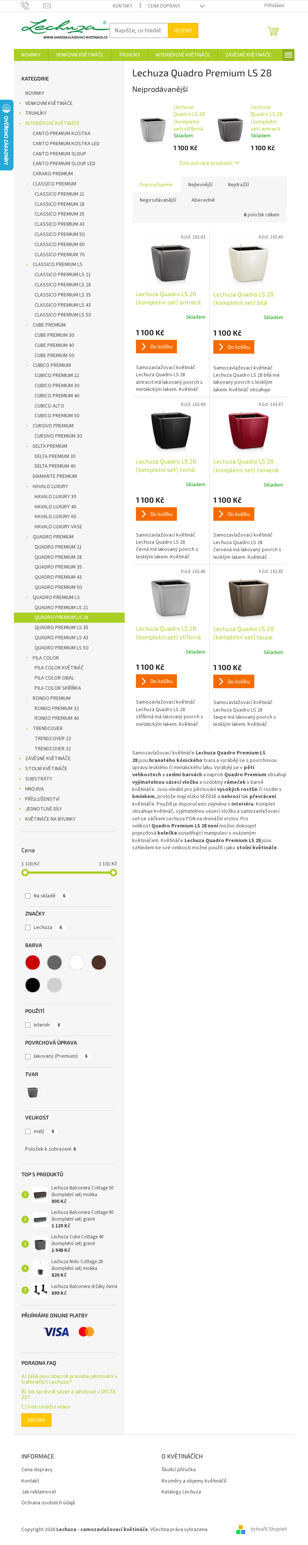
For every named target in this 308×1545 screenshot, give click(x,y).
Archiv (36, 1420)
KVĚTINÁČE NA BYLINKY (50, 819)
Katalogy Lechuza (181, 1492)
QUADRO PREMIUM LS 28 (61, 617)
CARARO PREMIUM (53, 174)
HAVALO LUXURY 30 (55, 496)
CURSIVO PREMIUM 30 (58, 436)
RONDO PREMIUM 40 (57, 718)
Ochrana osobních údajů (48, 1503)
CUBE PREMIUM (49, 325)
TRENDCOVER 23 (53, 738)
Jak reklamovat (38, 1492)
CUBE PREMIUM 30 (54, 335)
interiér (47, 1025)
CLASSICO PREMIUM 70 (60, 255)
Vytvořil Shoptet (269, 1529)
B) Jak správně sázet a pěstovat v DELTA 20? (68, 1394)
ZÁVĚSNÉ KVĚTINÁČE (48, 758)
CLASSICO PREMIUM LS (58, 264)
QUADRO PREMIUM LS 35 (61, 627)
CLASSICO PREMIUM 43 (60, 224)
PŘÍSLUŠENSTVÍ (42, 799)
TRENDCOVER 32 (53, 749)
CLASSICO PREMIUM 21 (60, 194)
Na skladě (49, 896)
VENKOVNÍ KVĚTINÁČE (48, 103)
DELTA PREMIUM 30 (55, 456)
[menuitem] (31, 55)
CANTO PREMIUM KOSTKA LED (66, 144)
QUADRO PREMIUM (53, 537)
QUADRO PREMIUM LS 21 (61, 607)
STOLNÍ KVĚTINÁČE (46, 768)
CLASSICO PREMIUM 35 (60, 214)
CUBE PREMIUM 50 (54, 355)
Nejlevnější (200, 185)
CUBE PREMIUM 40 (54, 345)
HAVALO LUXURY (50, 486)
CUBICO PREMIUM (52, 365)
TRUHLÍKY (36, 113)
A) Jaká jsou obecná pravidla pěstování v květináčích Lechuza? (69, 1379)
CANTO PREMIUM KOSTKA (62, 133)
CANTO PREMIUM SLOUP (59, 154)
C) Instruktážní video (45, 1406)
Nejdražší (238, 185)
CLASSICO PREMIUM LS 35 (63, 295)
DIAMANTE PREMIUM (55, 476)
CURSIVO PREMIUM (53, 426)
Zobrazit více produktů (206, 163)
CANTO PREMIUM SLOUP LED (64, 163)
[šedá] (54, 962)
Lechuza (48, 927)
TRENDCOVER (48, 728)
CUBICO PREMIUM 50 (57, 416)
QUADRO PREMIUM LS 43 (61, 638)
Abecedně (203, 200)
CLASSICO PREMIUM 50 (60, 234)
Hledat (183, 30)
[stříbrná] (54, 985)
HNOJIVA (34, 789)
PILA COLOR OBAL (54, 678)
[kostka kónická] (32, 1091)
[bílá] (76, 962)
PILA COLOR (46, 658)
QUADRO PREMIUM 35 (58, 567)
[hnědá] (98, 962)
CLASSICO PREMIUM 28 (60, 204)
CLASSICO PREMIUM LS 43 (63, 305)
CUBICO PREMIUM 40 (57, 396)
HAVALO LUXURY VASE (58, 527)
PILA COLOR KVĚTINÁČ (59, 668)
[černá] (32, 985)
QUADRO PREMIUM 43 (58, 577)
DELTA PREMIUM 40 (55, 466)
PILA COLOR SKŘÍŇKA (58, 688)
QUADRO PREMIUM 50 (58, 587)
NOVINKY (34, 93)
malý (44, 1131)
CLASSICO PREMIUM (54, 184)
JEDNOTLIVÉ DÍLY (43, 809)
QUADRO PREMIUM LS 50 (61, 648)
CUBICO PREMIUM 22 (57, 375)
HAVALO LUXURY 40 (55, 507)
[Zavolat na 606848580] (32, 5)
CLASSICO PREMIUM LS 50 (63, 315)
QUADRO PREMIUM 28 (58, 557)
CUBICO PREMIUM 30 (57, 385)
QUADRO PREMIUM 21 (58, 547)
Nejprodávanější (158, 200)
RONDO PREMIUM (52, 698)
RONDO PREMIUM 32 (57, 708)
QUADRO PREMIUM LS (56, 597)
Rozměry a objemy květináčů (194, 1481)
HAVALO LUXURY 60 (55, 516)
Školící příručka (179, 1470)
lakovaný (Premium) (61, 1056)
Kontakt (123, 6)
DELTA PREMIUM (50, 446)
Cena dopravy (164, 6)
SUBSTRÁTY (38, 779)
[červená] (32, 962)
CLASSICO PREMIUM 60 (60, 244)
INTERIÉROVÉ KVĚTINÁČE (52, 123)
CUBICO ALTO (49, 406)
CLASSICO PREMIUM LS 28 (63, 285)
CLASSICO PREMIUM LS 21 (63, 274)
